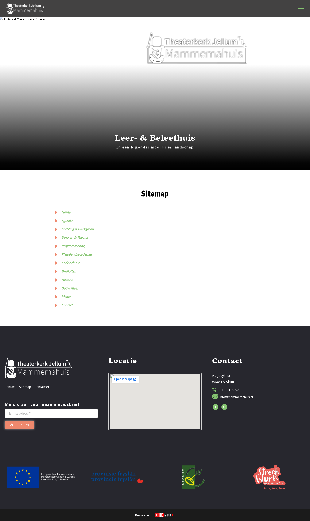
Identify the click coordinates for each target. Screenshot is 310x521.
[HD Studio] (164, 515)
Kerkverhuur (71, 263)
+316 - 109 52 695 (231, 390)
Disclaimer (41, 387)
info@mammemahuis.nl (236, 397)
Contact (67, 305)
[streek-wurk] (269, 477)
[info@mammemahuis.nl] (215, 396)
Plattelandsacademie (77, 254)
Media (66, 296)
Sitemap (25, 387)
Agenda (67, 220)
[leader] (193, 477)
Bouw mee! (70, 288)
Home (66, 212)
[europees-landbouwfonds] (41, 477)
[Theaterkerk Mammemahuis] (25, 8)
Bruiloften (69, 271)
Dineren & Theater (75, 237)
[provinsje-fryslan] (117, 477)
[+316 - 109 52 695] (214, 390)
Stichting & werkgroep (78, 229)
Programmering (73, 246)
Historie (67, 280)
